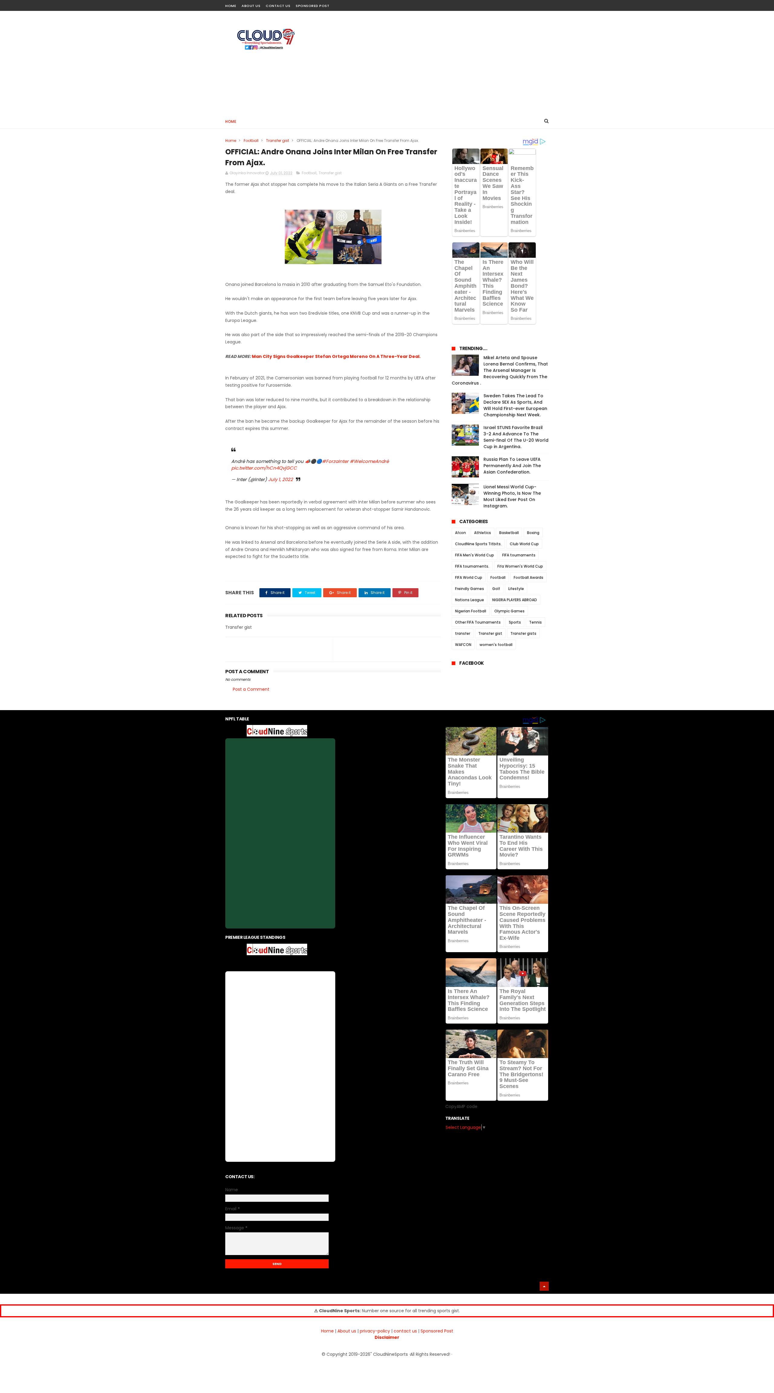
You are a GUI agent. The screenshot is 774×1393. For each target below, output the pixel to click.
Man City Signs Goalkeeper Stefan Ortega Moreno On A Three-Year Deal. (336, 356)
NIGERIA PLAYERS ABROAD (514, 599)
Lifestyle (516, 588)
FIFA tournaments (518, 555)
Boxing (533, 532)
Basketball (509, 532)
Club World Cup (524, 543)
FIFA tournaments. (472, 566)
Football (251, 140)
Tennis (535, 622)
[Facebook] (524, 4)
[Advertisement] (439, 62)
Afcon (460, 532)
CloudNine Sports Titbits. (478, 543)
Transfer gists (523, 633)
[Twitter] (545, 4)
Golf (496, 588)
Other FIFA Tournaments (478, 622)
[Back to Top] (544, 1286)
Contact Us (278, 5)
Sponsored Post (312, 5)
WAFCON (463, 644)
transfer (462, 633)
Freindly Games (469, 588)
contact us (405, 1331)
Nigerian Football (470, 611)
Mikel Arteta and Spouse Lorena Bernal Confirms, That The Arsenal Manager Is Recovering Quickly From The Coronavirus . (500, 370)
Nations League (469, 599)
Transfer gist (277, 140)
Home (230, 5)
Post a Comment (251, 689)
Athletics (482, 532)
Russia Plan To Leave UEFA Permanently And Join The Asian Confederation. (512, 465)
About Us (251, 5)
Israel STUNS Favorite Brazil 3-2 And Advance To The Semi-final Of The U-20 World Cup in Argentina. (515, 437)
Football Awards (528, 577)
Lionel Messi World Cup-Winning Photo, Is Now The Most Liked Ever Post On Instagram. (512, 496)
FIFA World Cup (468, 577)
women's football (496, 644)
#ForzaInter (335, 461)
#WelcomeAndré (369, 461)
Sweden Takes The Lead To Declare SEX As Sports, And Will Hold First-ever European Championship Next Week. (515, 405)
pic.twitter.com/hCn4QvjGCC (264, 468)
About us (346, 1331)
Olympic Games (509, 611)
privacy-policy (375, 1331)
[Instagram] (534, 4)
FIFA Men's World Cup (474, 555)
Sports (515, 622)
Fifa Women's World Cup (520, 566)
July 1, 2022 (280, 479)
